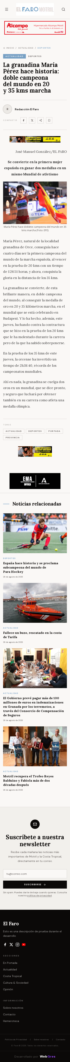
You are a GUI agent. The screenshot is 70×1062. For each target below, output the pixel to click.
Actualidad (10, 969)
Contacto (9, 1014)
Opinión (8, 989)
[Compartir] (41, 120)
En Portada (10, 963)
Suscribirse (33, 884)
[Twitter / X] (32, 120)
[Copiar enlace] (49, 120)
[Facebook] (23, 120)
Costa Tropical (12, 976)
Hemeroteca (11, 1021)
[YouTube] (24, 945)
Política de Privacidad (16, 1039)
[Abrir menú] (6, 9)
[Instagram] (17, 945)
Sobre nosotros (13, 1008)
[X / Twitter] (11, 945)
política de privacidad (39, 895)
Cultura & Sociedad (15, 982)
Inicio (10, 48)
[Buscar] (63, 9)
